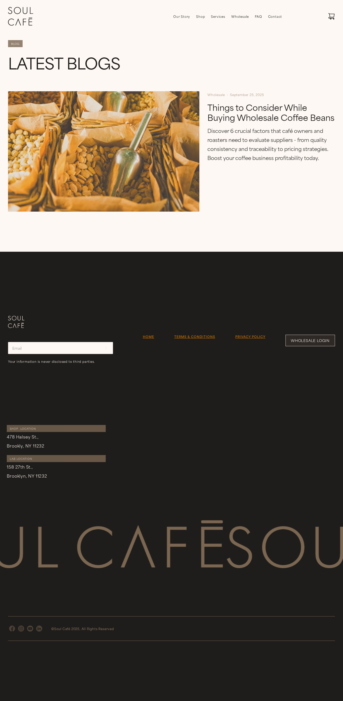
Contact (275, 16)
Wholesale (240, 16)
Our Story (181, 16)
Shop (200, 16)
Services (218, 16)
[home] (20, 16)
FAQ (258, 16)
